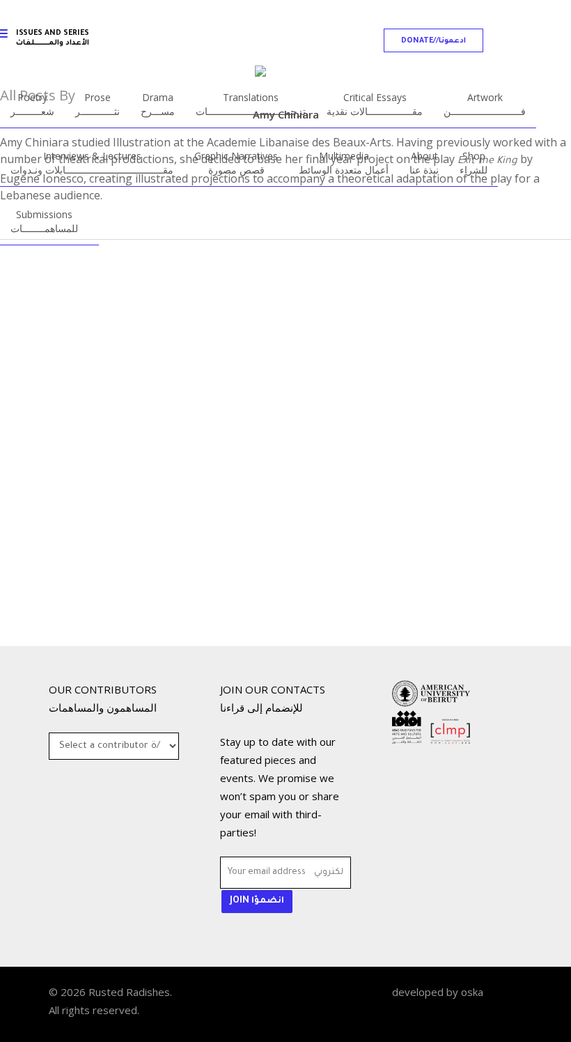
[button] (433, 40)
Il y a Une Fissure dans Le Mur (159, 630)
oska (472, 992)
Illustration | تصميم (112, 600)
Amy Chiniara (117, 657)
